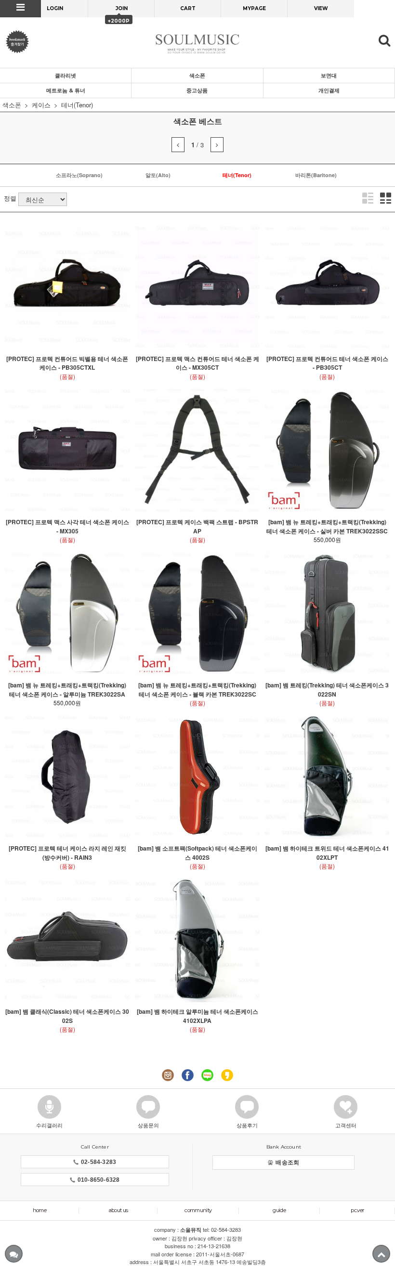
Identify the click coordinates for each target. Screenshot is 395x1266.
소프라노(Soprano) (79, 175)
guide (279, 1210)
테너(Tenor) (77, 104)
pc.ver (357, 1210)
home (39, 1210)
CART (188, 8)
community (197, 1210)
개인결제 (329, 90)
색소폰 (197, 75)
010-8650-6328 (99, 1179)
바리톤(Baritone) (316, 175)
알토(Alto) (158, 175)
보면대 (329, 75)
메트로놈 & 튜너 (65, 90)
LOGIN (55, 8)
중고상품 (197, 90)
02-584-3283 (98, 1162)
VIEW (321, 8)
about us (118, 1210)
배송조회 (287, 1162)
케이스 (41, 104)
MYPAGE (254, 8)
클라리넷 (65, 75)
